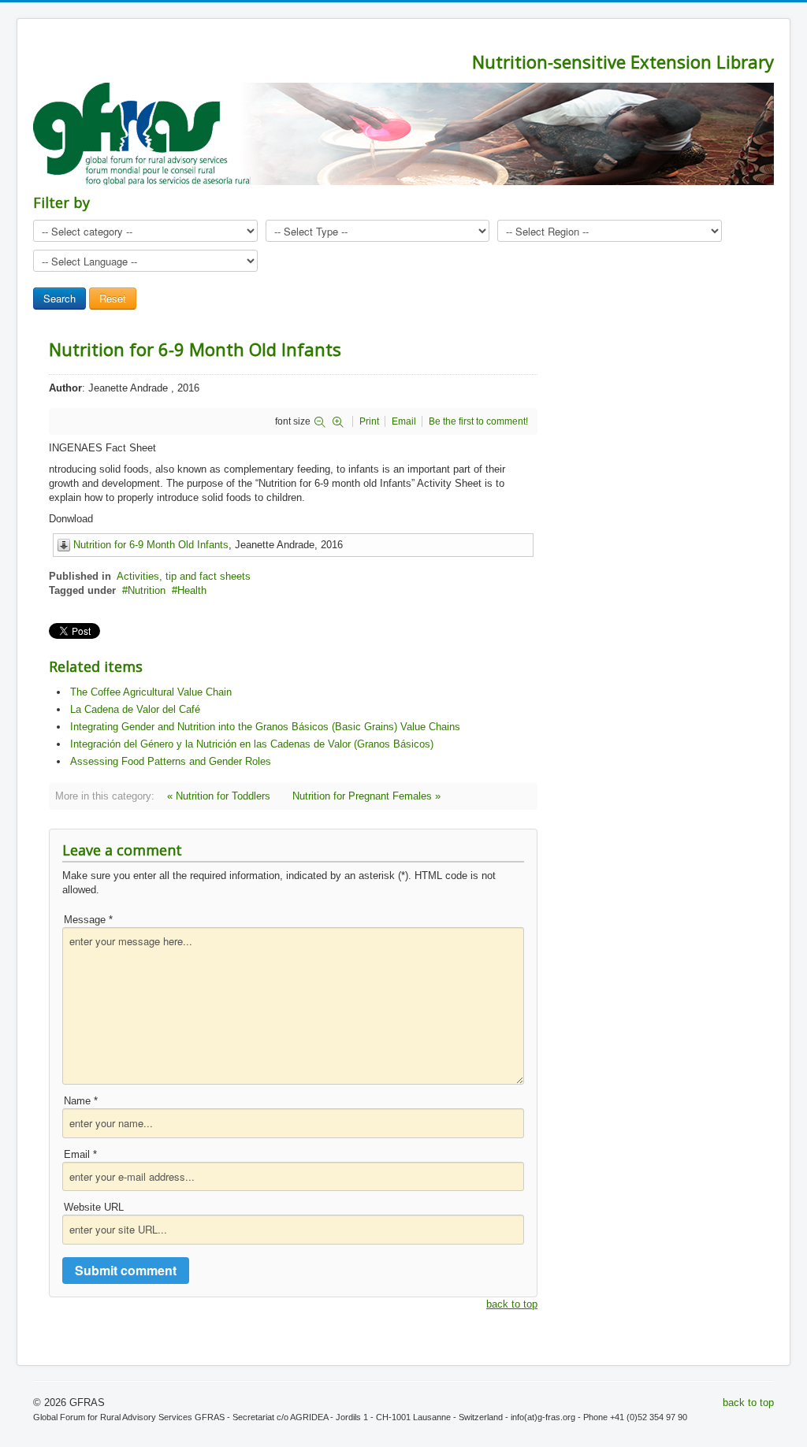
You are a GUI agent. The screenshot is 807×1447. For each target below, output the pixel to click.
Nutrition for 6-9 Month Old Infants (151, 545)
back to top (511, 1304)
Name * (81, 1101)
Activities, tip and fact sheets (184, 576)
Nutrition (146, 590)
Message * (88, 920)
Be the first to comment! (478, 421)
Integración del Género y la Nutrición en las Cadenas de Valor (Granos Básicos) (251, 744)
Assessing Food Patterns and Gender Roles (170, 761)
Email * (80, 1154)
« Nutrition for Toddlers (218, 796)
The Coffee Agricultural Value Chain (151, 692)
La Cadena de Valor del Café (135, 709)
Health (191, 590)
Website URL (94, 1207)
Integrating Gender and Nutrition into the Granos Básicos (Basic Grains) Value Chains (265, 727)
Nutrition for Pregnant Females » (366, 796)
